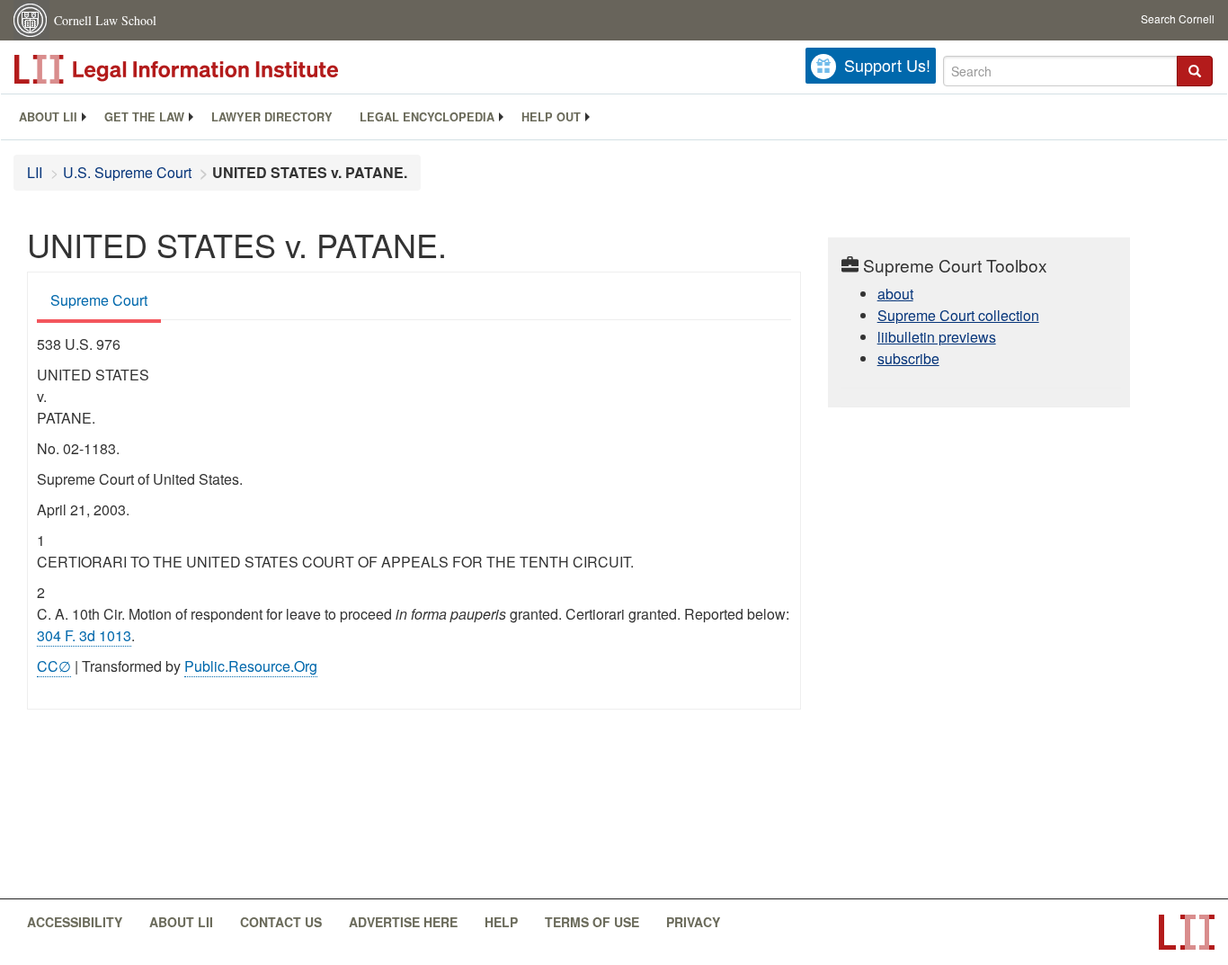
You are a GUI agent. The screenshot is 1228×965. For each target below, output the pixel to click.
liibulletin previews (936, 336)
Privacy (693, 922)
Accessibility (74, 922)
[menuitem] (48, 116)
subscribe (908, 358)
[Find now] (1195, 71)
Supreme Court (98, 300)
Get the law (144, 117)
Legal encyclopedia (427, 117)
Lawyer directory (272, 117)
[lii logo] (215, 69)
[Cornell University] (31, 20)
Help (501, 922)
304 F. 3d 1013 (84, 635)
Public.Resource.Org (250, 666)
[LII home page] (1186, 932)
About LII (48, 117)
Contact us (281, 922)
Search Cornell (1178, 18)
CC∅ (54, 666)
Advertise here (403, 922)
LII (34, 172)
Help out (551, 117)
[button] (1194, 71)
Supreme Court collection (958, 315)
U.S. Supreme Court (127, 172)
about (895, 293)
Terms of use (592, 922)
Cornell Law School (105, 20)
